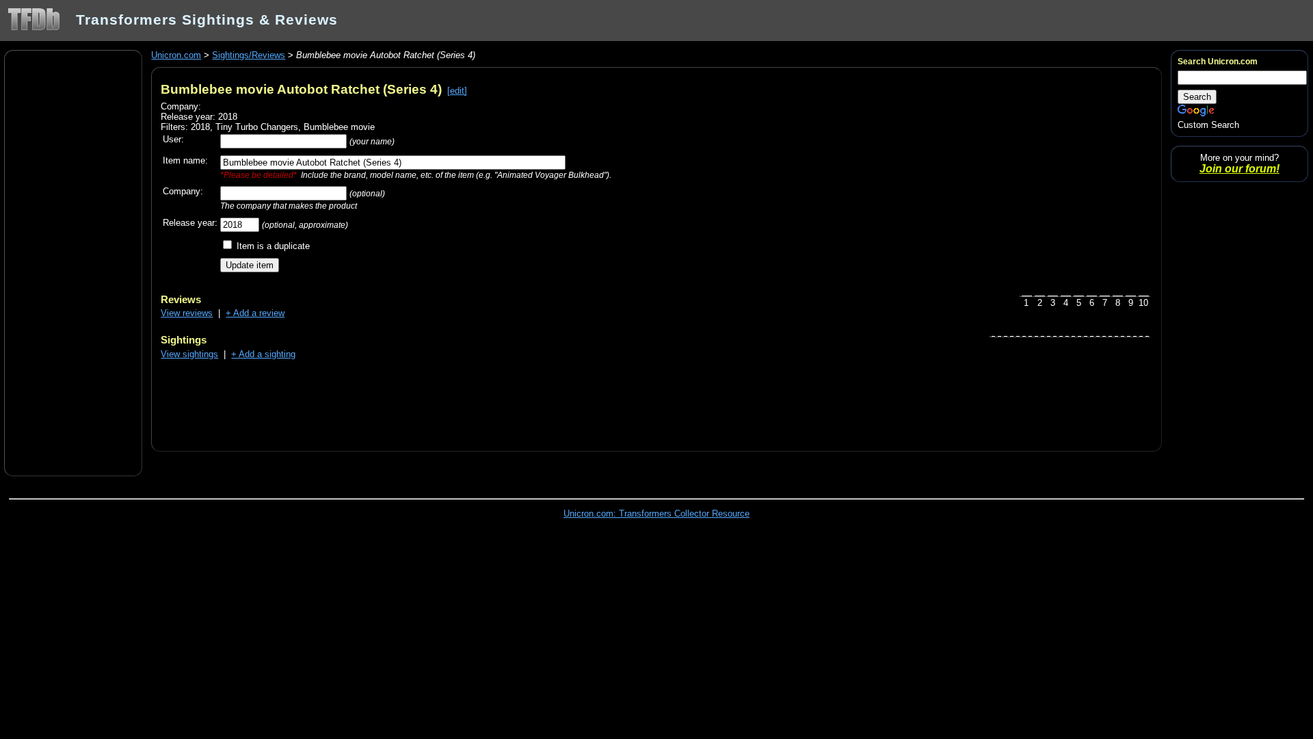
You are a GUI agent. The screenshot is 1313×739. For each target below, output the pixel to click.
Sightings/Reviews (248, 55)
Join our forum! (1239, 168)
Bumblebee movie (339, 127)
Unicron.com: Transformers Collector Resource (656, 513)
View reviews (187, 313)
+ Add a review (255, 313)
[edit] (457, 91)
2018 (200, 127)
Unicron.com (176, 55)
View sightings (189, 354)
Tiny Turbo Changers (256, 127)
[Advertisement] (73, 262)
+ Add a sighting (263, 354)
